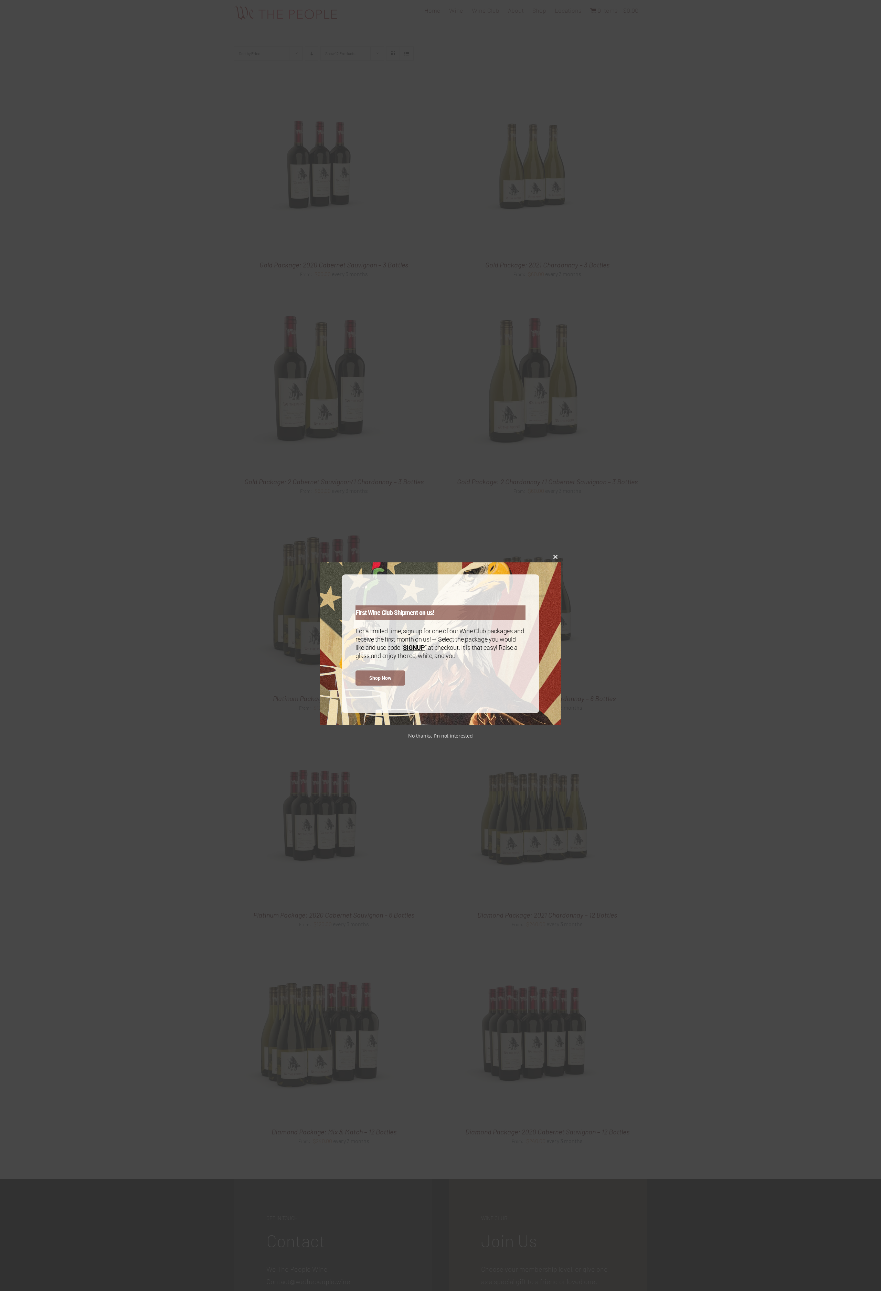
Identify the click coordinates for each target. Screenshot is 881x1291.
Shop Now (380, 678)
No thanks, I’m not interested (440, 735)
